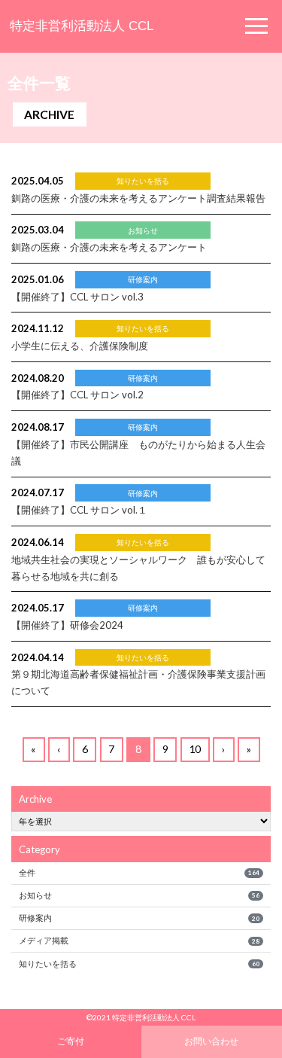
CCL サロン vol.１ (79, 510)
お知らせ (139, 895)
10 (195, 748)
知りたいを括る (139, 963)
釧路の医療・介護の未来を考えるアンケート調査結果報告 (138, 198)
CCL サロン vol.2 (77, 395)
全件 (139, 872)
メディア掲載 (139, 940)
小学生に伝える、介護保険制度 (79, 346)
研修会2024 (67, 625)
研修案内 (139, 917)
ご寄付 (70, 1040)
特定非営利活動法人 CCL (81, 26)
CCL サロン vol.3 (77, 297)
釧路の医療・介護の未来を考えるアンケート (109, 247)
